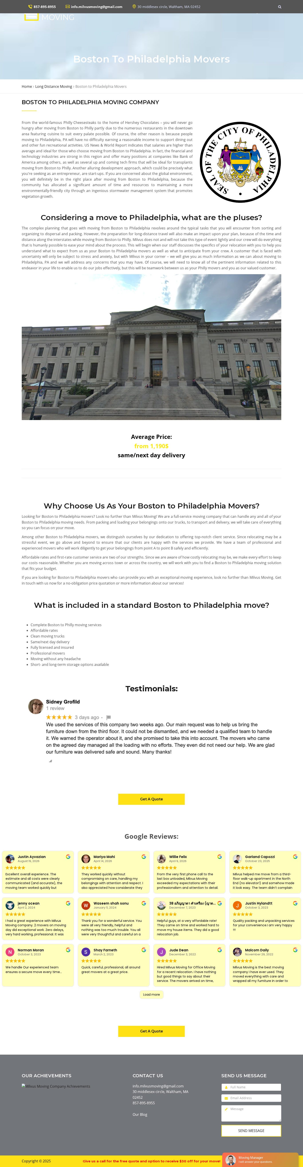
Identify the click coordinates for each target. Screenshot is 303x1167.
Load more (151, 994)
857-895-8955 (144, 1103)
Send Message (251, 1130)
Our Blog (140, 1114)
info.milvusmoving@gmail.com (158, 1086)
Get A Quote (151, 799)
